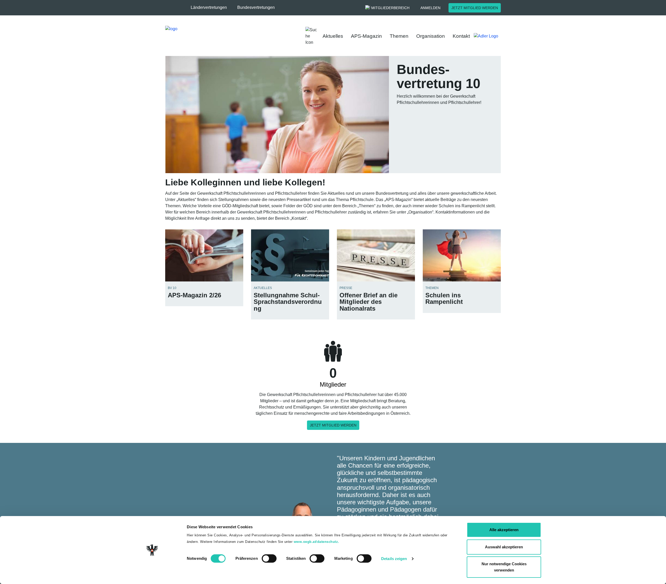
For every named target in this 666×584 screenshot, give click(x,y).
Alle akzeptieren (503, 530)
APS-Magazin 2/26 (194, 295)
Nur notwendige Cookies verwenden (504, 567)
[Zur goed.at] (488, 36)
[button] (211, 7)
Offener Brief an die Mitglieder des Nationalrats (369, 302)
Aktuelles (333, 36)
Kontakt (461, 36)
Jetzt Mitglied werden (474, 8)
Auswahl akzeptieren (504, 547)
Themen (399, 36)
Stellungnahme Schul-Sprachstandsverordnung (288, 302)
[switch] (269, 558)
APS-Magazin (366, 36)
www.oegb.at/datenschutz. (316, 542)
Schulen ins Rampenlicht (444, 298)
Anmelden (430, 8)
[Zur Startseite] (221, 36)
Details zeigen (394, 558)
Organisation (430, 36)
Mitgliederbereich (390, 8)
